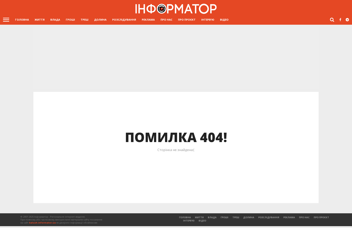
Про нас (166, 19)
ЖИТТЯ (40, 19)
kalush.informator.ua (42, 222)
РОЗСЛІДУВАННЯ (124, 19)
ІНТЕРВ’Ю (207, 19)
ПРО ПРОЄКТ (187, 19)
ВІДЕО (224, 19)
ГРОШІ (70, 19)
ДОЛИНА (100, 19)
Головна (22, 19)
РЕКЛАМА (148, 19)
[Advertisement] (176, 58)
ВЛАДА (55, 19)
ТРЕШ (84, 19)
